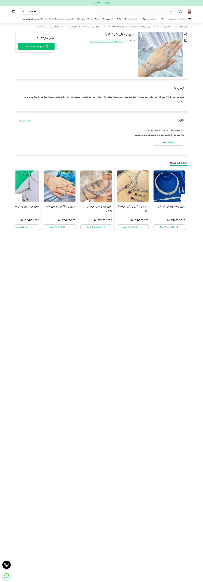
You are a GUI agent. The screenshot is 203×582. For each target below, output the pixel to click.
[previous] (184, 200)
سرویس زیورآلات (71, 26)
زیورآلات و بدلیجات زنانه (115, 26)
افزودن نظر (25, 121)
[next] (18, 200)
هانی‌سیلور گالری (181, 26)
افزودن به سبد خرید (34, 46)
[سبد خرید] (13, 11)
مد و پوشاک (165, 26)
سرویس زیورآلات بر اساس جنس (48, 26)
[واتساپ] (6, 575)
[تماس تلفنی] (6, 565)
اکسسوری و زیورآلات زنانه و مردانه (142, 26)
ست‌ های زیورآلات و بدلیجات (92, 26)
